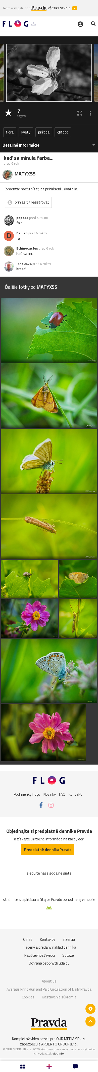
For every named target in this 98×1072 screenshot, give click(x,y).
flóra (10, 132)
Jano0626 (24, 263)
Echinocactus (27, 248)
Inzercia (69, 939)
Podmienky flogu (27, 794)
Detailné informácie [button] (21, 145)
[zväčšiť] (79, 113)
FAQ (62, 794)
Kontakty (47, 939)
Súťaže (68, 955)
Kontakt (75, 794)
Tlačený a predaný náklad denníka (49, 947)
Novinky (49, 794)
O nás (27, 939)
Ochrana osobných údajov (49, 963)
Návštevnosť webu (39, 955)
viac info (58, 1053)
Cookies (28, 997)
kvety (25, 132)
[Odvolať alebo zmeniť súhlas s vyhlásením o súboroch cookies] (90, 1009)
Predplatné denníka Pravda (47, 850)
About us (49, 981)
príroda (44, 132)
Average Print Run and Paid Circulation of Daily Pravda (49, 989)
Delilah (22, 233)
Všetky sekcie (59, 8)
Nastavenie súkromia (59, 997)
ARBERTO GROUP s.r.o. (59, 1044)
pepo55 (22, 217)
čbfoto (62, 132)
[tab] (49, 143)
